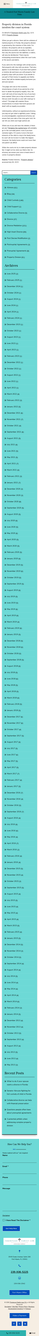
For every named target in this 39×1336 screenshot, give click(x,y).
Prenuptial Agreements (16, 251)
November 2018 (13, 647)
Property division (27, 160)
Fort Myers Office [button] (19, 1292)
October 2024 (12, 293)
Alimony (10, 187)
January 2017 (12, 786)
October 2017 (12, 729)
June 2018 (11, 678)
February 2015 (13, 932)
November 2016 (13, 799)
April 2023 (11, 349)
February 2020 (13, 552)
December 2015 (13, 868)
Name (5, 1155)
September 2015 (14, 887)
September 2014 (14, 963)
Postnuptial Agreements (17, 244)
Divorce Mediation (14, 225)
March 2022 (12, 394)
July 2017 (11, 748)
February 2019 (13, 628)
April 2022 (11, 387)
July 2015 (11, 900)
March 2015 (12, 925)
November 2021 (13, 419)
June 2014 (11, 982)
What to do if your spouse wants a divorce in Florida (17, 1083)
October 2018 (12, 653)
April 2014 (11, 995)
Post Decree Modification (17, 238)
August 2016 (12, 818)
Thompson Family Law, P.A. (20, 33)
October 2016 (12, 805)
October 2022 (12, 368)
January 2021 (12, 482)
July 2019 (11, 596)
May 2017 (11, 761)
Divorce (10, 219)
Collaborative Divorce (15, 213)
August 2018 (12, 666)
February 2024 (13, 318)
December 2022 (13, 362)
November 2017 (13, 723)
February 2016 (13, 856)
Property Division (12, 35)
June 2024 (11, 305)
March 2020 (12, 546)
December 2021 (13, 413)
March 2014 (12, 1001)
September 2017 (14, 735)
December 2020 (13, 489)
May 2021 (11, 457)
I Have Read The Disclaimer (18, 1220)
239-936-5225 (19, 1272)
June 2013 (11, 1058)
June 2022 (11, 381)
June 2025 (11, 273)
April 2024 (11, 311)
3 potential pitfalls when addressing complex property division (19, 1122)
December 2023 (13, 324)
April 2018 (11, 691)
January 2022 (12, 406)
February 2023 (13, 356)
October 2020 (12, 501)
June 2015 (11, 906)
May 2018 (11, 685)
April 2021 (11, 463)
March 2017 (12, 773)
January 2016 (12, 862)
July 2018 (11, 672)
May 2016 (11, 837)
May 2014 (11, 989)
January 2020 (12, 558)
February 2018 (13, 704)
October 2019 (12, 577)
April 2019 (11, 615)
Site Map (15, 1307)
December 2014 (13, 944)
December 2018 (13, 641)
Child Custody (13, 200)
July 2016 (11, 824)
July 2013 (11, 1052)
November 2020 (13, 495)
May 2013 (11, 1065)
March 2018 (12, 698)
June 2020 (11, 527)
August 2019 (12, 590)
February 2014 (13, 1008)
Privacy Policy (23, 1307)
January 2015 (12, 938)
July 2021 (11, 444)
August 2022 (12, 375)
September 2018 (14, 660)
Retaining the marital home (17, 128)
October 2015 (12, 881)
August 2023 (12, 337)
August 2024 (12, 299)
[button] (6, 3)
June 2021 (11, 451)
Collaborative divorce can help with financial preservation (19, 1102)
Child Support (13, 206)
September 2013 (14, 1039)
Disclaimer (6, 1215)
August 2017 (12, 742)
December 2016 (13, 792)
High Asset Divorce (15, 232)
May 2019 (11, 609)
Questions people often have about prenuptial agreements (19, 1111)
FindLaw (28, 1309)
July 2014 (11, 976)
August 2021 (12, 438)
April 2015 (11, 919)
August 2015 (12, 894)
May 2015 (11, 913)
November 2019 (13, 571)
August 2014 (12, 970)
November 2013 (13, 1027)
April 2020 (11, 539)
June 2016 (11, 830)
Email (5, 1166)
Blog (9, 194)
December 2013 (13, 1020)
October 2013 (12, 1033)
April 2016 (11, 843)
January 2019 (12, 634)
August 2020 (12, 514)
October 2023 (12, 330)
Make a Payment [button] (19, 1315)
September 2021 (14, 432)
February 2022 (13, 400)
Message (6, 1188)
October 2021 (12, 425)
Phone (5, 1177)
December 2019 (13, 565)
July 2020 (11, 520)
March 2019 (12, 622)
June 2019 (11, 603)
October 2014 (12, 957)
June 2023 (11, 343)
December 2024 (13, 286)
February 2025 (13, 280)
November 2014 (13, 951)
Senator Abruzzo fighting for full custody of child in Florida (19, 1092)
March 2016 (12, 849)
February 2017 (13, 780)
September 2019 (14, 584)
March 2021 (12, 470)
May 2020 (11, 533)
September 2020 (14, 508)
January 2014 (12, 1014)
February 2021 (13, 476)
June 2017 (11, 754)
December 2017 (13, 717)
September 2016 (14, 811)
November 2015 (13, 875)
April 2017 (11, 767)
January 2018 (12, 710)
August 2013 (12, 1046)
